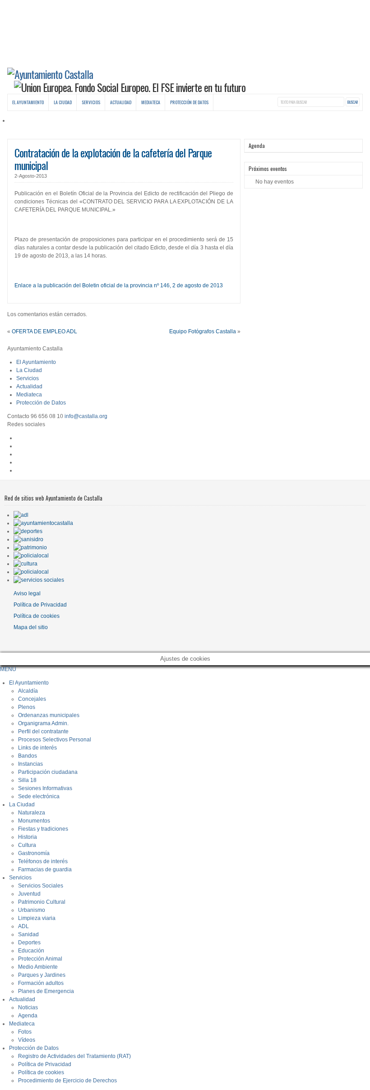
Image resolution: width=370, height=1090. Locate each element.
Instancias (30, 764)
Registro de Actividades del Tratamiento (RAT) (74, 1056)
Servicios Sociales (40, 886)
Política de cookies (37, 616)
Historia (27, 837)
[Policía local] (31, 555)
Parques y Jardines (41, 975)
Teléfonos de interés (43, 861)
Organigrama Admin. (43, 723)
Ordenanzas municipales (48, 715)
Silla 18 (27, 780)
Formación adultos (41, 983)
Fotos (25, 1032)
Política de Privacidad (40, 605)
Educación (31, 950)
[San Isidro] (28, 539)
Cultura (27, 845)
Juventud (29, 894)
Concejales (32, 699)
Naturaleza (31, 812)
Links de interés (37, 748)
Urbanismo (31, 910)
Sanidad (28, 934)
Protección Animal (40, 959)
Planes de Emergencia (46, 991)
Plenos (26, 707)
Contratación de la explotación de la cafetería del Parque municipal (113, 159)
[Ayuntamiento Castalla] (50, 74)
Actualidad (120, 102)
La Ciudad (63, 102)
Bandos (27, 756)
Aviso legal (27, 593)
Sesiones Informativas (45, 788)
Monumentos (34, 821)
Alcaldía (28, 691)
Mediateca (150, 102)
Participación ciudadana (48, 772)
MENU (8, 669)
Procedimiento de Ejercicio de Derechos (67, 1080)
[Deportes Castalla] (28, 531)
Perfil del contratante (43, 731)
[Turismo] (31, 572)
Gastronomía (34, 853)
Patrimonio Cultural (41, 902)
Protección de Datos (189, 102)
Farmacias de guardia (45, 869)
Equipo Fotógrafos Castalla (202, 331)
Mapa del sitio (31, 627)
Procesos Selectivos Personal (54, 739)
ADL (23, 926)
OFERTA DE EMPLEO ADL (44, 331)
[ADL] (21, 515)
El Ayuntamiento (28, 102)
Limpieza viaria (37, 918)
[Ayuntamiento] (43, 523)
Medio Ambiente (38, 967)
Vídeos (26, 1040)
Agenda (27, 1015)
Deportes (29, 942)
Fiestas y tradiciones (43, 829)
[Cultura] (25, 564)
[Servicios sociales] (39, 580)
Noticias (28, 1007)
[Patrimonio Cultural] (30, 547)
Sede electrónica (39, 796)
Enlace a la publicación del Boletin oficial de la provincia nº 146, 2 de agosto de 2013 (118, 285)
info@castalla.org (86, 416)
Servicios (91, 102)
